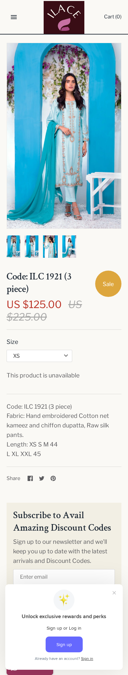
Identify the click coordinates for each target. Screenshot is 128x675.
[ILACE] (64, 17)
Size (12, 341)
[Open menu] (14, 17)
